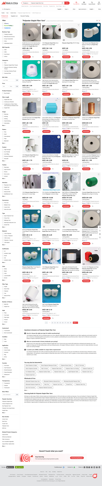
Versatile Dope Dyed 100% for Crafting (31, 118)
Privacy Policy (58, 479)
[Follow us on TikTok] (87, 467)
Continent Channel (60, 474)
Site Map (54, 471)
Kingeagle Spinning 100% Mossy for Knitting (91, 193)
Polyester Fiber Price (80, 384)
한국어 (60, 476)
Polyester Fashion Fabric (44, 371)
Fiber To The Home (79, 365)
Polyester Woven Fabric (66, 365)
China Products (20, 474)
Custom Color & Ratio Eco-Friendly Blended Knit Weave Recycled (51, 156)
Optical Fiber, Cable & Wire (8, 444)
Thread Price (69, 384)
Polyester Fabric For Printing (72, 368)
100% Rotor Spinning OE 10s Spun (70, 81)
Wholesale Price (52, 474)
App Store (10, 467)
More (25, 390)
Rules (99, 9)
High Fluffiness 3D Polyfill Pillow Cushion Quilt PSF (70, 194)
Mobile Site (59, 471)
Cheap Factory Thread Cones (91, 118)
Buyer (66, 9)
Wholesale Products (43, 474)
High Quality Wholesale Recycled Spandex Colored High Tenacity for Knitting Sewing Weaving (30, 306)
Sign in (99, 4)
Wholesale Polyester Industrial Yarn (52, 381)
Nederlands (51, 476)
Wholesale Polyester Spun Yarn (33, 381)
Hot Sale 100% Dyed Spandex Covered (90, 268)
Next (75, 322)
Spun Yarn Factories (30, 387)
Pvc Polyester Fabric (30, 371)
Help (74, 9)
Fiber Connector (6, 439)
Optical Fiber (5, 434)
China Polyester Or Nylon (31, 365)
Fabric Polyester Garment (31, 368)
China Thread (59, 6)
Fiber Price (46, 384)
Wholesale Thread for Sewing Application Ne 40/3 (31, 231)
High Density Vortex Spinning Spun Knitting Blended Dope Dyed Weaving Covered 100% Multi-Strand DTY (50, 82)
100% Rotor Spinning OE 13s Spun (50, 267)
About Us (42, 471)
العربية (56, 476)
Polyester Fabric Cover (59, 371)
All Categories (7, 9)
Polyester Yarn (52, 6)
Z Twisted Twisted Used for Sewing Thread (70, 230)
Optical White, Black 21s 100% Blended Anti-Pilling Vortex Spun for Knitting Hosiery (51, 119)
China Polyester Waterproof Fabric (49, 365)
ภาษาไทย (73, 476)
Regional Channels (76, 474)
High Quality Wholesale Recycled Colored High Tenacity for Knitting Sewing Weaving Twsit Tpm (70, 268)
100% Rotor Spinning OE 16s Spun (50, 43)
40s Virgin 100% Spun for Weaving (51, 230)
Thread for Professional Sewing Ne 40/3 (31, 267)
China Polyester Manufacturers (36, 6)
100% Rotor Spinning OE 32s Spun (30, 193)
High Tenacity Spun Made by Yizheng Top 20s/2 (90, 44)
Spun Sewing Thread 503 (31, 81)
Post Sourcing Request (77, 457)
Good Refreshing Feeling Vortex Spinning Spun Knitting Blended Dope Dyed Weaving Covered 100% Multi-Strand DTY (91, 82)
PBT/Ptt (70, 43)
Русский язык (35, 476)
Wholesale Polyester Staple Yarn (33, 384)
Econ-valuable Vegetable (8, 441)
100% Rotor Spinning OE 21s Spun (30, 155)
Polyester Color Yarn (87, 371)
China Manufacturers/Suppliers (31, 474)
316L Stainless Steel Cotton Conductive (51, 193)
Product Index (84, 474)
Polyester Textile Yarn (88, 368)
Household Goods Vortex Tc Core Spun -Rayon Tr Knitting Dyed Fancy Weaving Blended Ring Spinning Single (91, 231)
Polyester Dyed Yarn (30, 374)
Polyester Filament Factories (45, 387)
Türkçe (78, 476)
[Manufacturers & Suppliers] (9, 3)
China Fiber (45, 6)
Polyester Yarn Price (57, 384)
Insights (90, 474)
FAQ (46, 471)
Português (24, 476)
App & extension (82, 9)
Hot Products (12, 474)
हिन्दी (69, 476)
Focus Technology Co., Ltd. (51, 480)
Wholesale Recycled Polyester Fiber (72, 381)
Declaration (51, 479)
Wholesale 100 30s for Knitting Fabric (71, 118)
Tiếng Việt (83, 476)
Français (29, 476)
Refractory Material (6, 437)
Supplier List (14, 16)
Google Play (19, 467)
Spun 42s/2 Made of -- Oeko (70, 155)
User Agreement (44, 479)
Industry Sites (68, 474)
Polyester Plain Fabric (57, 368)
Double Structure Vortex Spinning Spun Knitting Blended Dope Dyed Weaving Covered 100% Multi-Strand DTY (31, 44)
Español (18, 476)
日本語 (65, 476)
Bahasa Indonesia (90, 476)
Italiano (41, 476)
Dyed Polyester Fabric (73, 371)
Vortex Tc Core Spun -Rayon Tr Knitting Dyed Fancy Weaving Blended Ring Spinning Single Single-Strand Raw (91, 156)
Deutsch (46, 476)
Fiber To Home (44, 368)
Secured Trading (24, 16)
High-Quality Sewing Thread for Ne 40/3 (50, 305)
